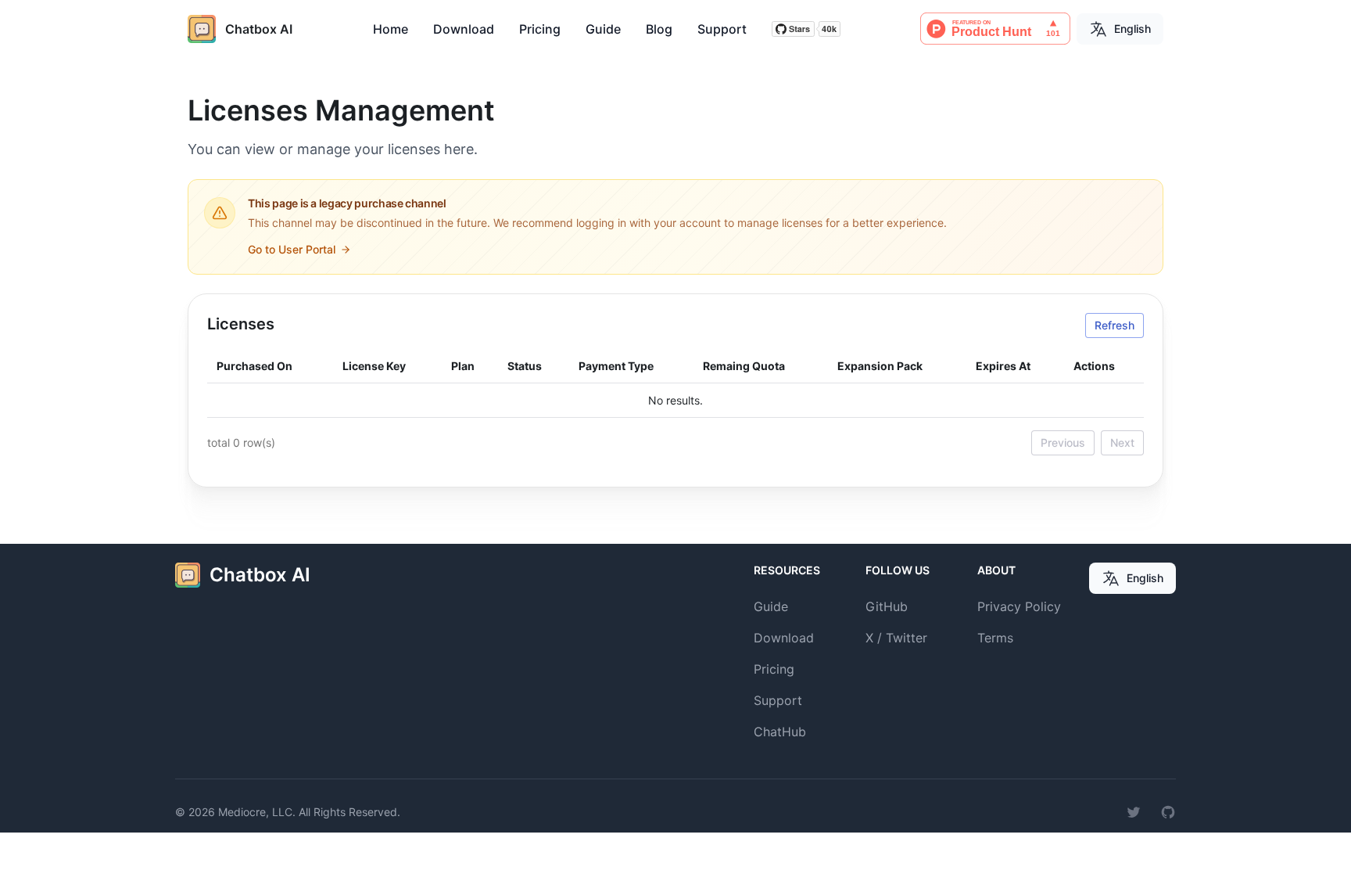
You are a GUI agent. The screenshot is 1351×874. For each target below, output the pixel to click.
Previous (1063, 442)
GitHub (886, 606)
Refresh (1114, 325)
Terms (995, 638)
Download (463, 29)
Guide (603, 29)
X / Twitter (896, 638)
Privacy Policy (1019, 606)
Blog (659, 29)
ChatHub (780, 731)
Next (1122, 442)
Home (390, 29)
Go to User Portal (291, 249)
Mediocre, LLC (255, 811)
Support (722, 29)
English (1132, 28)
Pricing (540, 29)
